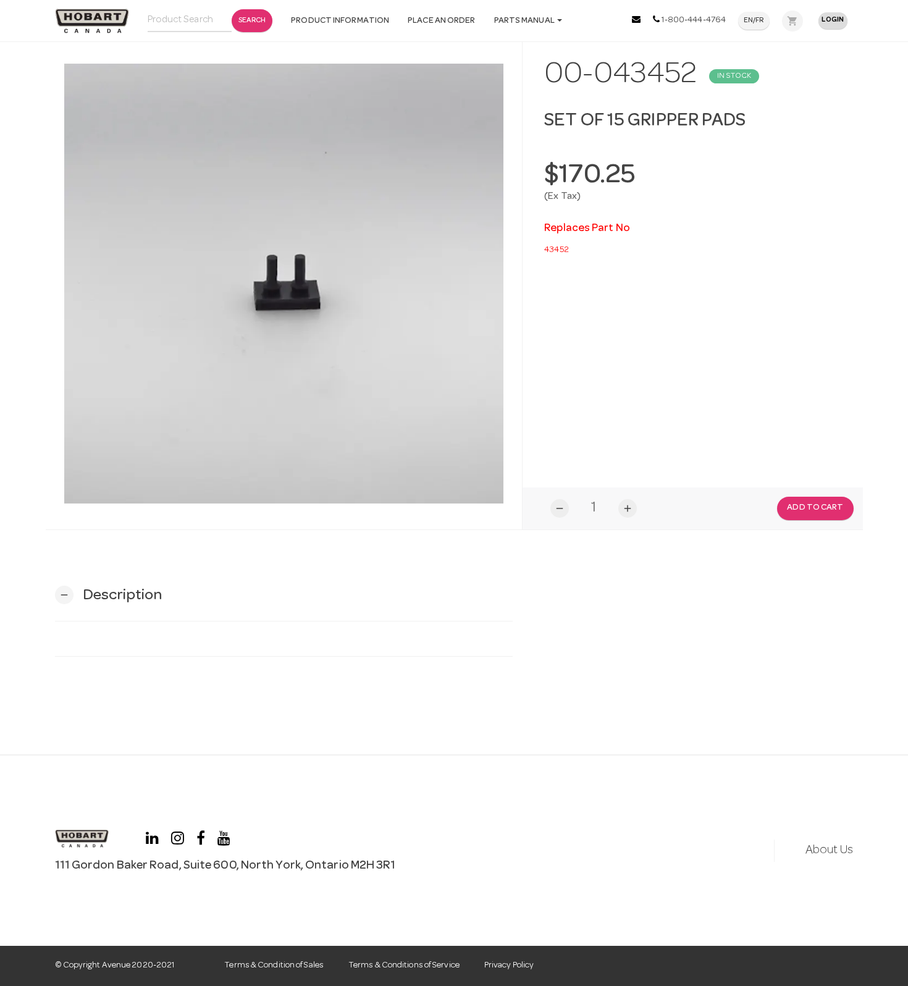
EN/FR (754, 21)
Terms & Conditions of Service (404, 965)
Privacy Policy (509, 965)
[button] (108, 595)
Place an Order (441, 21)
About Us (829, 851)
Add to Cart (815, 508)
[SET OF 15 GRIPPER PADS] (284, 284)
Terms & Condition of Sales (274, 965)
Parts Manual (525, 21)
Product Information (340, 21)
